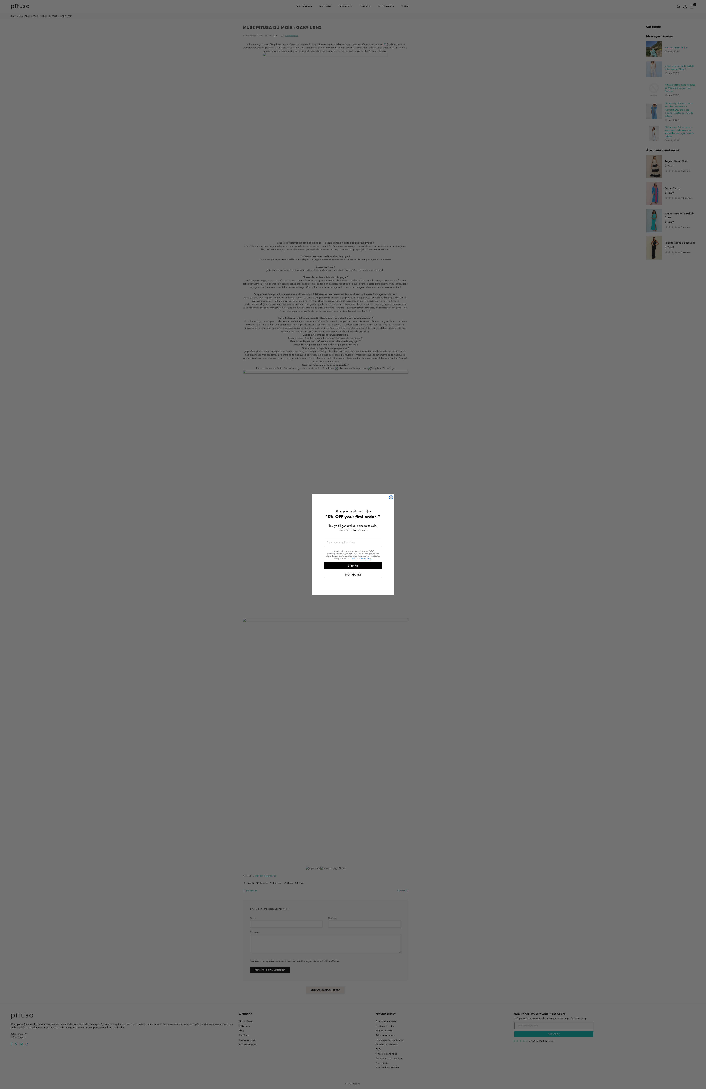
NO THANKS (353, 575)
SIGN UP (353, 565)
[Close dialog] (391, 497)
